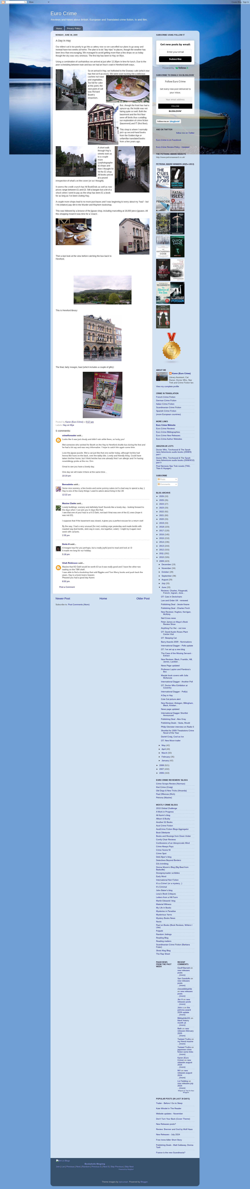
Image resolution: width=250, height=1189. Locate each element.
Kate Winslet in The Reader (168, 1108)
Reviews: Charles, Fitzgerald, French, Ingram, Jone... (174, 592)
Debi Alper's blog (163, 857)
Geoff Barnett (184, 968)
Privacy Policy (74, 28)
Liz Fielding (183, 1081)
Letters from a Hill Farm (167, 897)
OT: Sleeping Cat (169, 638)
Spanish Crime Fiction (166, 411)
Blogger (144, 1182)
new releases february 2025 (186, 1030)
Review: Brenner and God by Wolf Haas (174, 1129)
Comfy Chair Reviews (166, 839)
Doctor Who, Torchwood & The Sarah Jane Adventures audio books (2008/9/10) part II (175, 460)
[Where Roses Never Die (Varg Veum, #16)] (163, 280)
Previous (70, 1167)
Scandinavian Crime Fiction (168, 407)
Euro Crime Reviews (165, 428)
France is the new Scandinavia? (170, 1153)
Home (59, 28)
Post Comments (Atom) (79, 604)
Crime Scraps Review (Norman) (170, 784)
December (167, 564)
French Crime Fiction (165, 397)
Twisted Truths (184, 1039)
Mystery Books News (165, 918)
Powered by (168, 68)
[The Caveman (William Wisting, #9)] (177, 280)
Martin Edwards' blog (165, 901)
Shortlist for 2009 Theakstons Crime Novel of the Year (177, 732)
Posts (162, 479)
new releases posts (184, 1000)
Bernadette (67, 484)
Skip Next (129, 1167)
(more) (182, 975)
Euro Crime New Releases (168, 435)
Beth (180, 1028)
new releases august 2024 (185, 1062)
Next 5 (106, 1167)
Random (86, 1167)
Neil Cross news (168, 618)
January (166, 760)
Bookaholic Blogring (95, 1164)
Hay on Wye (68, 425)
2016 (161, 534)
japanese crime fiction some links (185, 1050)
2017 (161, 531)
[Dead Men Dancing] (177, 188)
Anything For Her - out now (173, 628)
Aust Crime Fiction (164, 826)
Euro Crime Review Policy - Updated (172, 147)
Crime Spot (161, 853)
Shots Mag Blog (163, 950)
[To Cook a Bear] (163, 234)
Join (58, 1167)
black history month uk (183, 1021)
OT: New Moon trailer (171, 741)
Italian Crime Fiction (165, 404)
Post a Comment (67, 587)
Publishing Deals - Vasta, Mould (175, 723)
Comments (165, 484)
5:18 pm (66, 554)
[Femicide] (163, 210)
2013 (161, 546)
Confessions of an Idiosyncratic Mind (173, 843)
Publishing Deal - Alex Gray (173, 719)
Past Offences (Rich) (165, 794)
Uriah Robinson (70, 563)
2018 (161, 527)
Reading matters (163, 941)
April (164, 749)
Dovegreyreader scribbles (168, 873)
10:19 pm (66, 476)
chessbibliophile (185, 989)
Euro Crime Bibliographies (168, 432)
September (167, 576)
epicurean (123, 1182)
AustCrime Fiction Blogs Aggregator (172, 829)
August (165, 580)
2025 (161, 500)
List (63, 1167)
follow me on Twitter (185, 133)
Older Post (143, 598)
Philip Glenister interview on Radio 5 (177, 727)
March (165, 753)
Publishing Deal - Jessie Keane (175, 604)
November (167, 568)
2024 (161, 504)
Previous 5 (96, 1167)
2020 (161, 519)
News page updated (170, 709)
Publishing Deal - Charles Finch (175, 608)
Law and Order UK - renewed (174, 600)
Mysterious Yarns (164, 915)
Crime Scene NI (163, 850)
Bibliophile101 (184, 1018)
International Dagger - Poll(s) (174, 692)
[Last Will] (163, 328)
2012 (161, 550)
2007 (161, 769)
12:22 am (66, 495)
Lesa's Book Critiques (166, 894)
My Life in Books (163, 908)
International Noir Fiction (167, 880)
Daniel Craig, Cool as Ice (172, 737)
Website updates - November (169, 1114)
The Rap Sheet (163, 954)
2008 (161, 765)
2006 (161, 773)
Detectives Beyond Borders (168, 860)
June (164, 587)
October (166, 572)
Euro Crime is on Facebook (168, 140)
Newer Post (63, 598)
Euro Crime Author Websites (169, 439)
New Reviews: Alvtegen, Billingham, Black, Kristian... (177, 704)
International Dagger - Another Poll (177, 682)
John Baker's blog (164, 890)
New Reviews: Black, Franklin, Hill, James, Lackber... (176, 660)
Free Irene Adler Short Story (169, 1140)
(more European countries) (168, 414)
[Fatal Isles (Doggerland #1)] (177, 210)
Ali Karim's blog (163, 815)
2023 (161, 508)
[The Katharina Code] (163, 257)
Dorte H (66, 544)
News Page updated (170, 666)
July (164, 583)
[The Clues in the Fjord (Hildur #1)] (163, 187)
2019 (161, 523)
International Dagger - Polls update (177, 646)
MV (179, 1070)
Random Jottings (164, 934)
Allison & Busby (163, 819)
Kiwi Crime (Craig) (164, 787)
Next (78, 1167)
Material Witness (163, 904)
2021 (161, 515)
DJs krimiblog (162, 864)
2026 (161, 496)
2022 (161, 512)
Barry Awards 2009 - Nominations (176, 642)
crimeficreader (69, 435)
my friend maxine (185, 1041)
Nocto (158, 922)
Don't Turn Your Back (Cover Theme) (173, 1119)
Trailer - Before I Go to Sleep (169, 1103)
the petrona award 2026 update (184, 1010)
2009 (161, 561)
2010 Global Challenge (166, 808)
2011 (161, 553)
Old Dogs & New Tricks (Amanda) (171, 791)
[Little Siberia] (177, 234)
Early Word (161, 876)
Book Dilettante (163, 833)
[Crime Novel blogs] (171, 363)
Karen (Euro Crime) (181, 373)
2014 (161, 542)
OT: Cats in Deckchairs (171, 597)
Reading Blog (162, 938)
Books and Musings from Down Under (173, 836)
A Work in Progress (165, 812)
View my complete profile (167, 386)
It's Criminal (161, 887)
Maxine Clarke (69, 503)
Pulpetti (159, 931)
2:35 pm (66, 535)
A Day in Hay (167, 695)
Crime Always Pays (164, 846)
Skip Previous (117, 1167)
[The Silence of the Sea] (163, 303)
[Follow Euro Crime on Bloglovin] (168, 123)
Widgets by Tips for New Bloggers (186, 1091)
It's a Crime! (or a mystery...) (169, 883)
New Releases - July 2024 (168, 1134)
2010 (161, 557)
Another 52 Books (164, 822)
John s (181, 1008)
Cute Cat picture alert (171, 699)
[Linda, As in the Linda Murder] (177, 303)
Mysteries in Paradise (166, 911)
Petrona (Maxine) (164, 798)
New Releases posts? (166, 1124)
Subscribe (175, 59)
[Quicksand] (177, 257)
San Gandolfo (184, 978)
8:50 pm (66, 581)
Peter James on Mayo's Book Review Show (174, 623)
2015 (161, 538)
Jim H (180, 999)
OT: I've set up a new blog (173, 649)
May (164, 745)
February (166, 757)
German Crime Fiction (166, 400)
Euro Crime (63, 13)
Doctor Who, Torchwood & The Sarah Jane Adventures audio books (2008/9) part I (174, 452)
